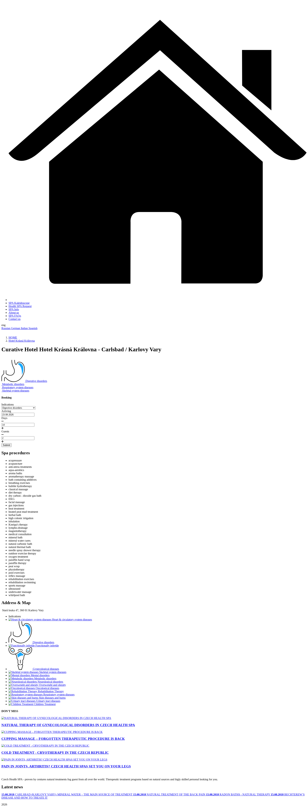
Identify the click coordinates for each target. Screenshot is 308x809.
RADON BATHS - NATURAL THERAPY (238, 794)
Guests (5, 431)
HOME (13, 337)
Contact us (14, 319)
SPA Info (14, 309)
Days (4, 418)
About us (14, 312)
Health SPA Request (20, 306)
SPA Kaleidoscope (19, 302)
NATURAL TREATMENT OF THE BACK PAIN (169, 794)
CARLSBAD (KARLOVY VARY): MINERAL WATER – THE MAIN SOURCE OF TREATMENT (67, 794)
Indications (7, 404)
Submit (6, 445)
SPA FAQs (15, 315)
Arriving (6, 411)
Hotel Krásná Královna (22, 340)
